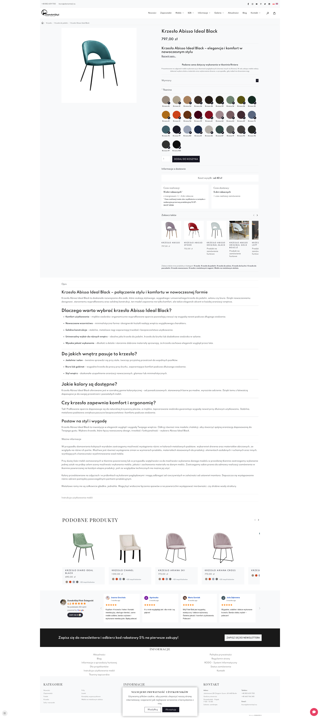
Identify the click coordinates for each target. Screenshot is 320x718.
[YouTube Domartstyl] (256, 4)
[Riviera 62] (222, 118)
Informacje (203, 13)
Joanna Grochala (118, 597)
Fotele (46, 696)
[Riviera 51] (179, 118)
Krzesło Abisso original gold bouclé (238, 245)
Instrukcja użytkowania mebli (77, 498)
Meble (178, 13)
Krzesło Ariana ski (171, 571)
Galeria (217, 13)
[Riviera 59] (201, 118)
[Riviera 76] (169, 132)
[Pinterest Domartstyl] (261, 4)
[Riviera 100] (179, 147)
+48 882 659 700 (49, 4)
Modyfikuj (153, 709)
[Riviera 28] (212, 103)
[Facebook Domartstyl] (248, 4)
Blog (245, 13)
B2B (189, 13)
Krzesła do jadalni (208, 266)
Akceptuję (170, 709)
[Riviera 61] (212, 118)
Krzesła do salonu (224, 266)
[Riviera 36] (244, 103)
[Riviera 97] (169, 147)
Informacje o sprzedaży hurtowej (99, 663)
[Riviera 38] (255, 103)
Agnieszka (154, 597)
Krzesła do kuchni (239, 266)
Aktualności (233, 13)
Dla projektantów (99, 667)
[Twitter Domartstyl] (265, 4)
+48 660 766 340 (248, 696)
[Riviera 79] (179, 132)
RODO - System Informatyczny (220, 663)
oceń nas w (73, 614)
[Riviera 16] (169, 103)
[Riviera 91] (233, 132)
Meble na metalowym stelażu (226, 268)
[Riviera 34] (233, 103)
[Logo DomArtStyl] (50, 13)
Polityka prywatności (221, 655)
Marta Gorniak (194, 597)
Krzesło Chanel (123, 571)
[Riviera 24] (190, 103)
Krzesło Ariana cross (220, 571)
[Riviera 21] (179, 103)
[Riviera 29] (222, 103)
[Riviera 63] (233, 118)
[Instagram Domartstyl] (252, 4)
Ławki (84, 693)
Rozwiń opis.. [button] (169, 56)
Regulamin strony (221, 659)
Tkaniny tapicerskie (99, 675)
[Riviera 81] (201, 132)
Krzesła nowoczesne (179, 268)
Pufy (83, 690)
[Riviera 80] (190, 132)
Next (257, 215)
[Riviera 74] (255, 118)
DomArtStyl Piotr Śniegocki (80, 600)
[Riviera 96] (255, 132)
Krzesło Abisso (171, 243)
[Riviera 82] (212, 132)
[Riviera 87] (222, 132)
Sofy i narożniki (49, 702)
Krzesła (197, 266)
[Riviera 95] (244, 132)
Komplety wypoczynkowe (91, 696)
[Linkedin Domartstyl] (269, 4)
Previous (253, 215)
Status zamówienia (220, 667)
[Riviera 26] (201, 103)
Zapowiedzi (166, 13)
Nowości (152, 13)
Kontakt (254, 13)
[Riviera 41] (169, 118)
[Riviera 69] (244, 118)
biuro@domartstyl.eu (67, 4)
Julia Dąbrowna (233, 597)
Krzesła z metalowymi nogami (201, 268)
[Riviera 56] (190, 118)
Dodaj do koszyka (186, 159)
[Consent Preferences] (5, 713)
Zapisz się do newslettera (243, 638)
